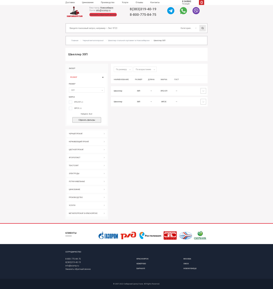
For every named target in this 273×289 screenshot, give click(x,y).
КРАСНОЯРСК (142, 259)
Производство (107, 2)
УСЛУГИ (72, 205)
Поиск (202, 28)
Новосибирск (106, 8)
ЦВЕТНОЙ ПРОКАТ (76, 150)
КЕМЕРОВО (141, 264)
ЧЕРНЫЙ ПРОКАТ (76, 134)
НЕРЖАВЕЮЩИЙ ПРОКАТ (79, 142)
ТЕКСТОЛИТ (74, 166)
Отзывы (139, 2)
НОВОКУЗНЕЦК (190, 269)
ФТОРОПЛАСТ (74, 158)
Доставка (70, 2)
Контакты (155, 2)
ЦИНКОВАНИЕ (74, 189)
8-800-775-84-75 (143, 15)
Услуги (125, 2)
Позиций (192, 2)
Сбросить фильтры (87, 120)
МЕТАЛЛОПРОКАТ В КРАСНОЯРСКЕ (83, 213)
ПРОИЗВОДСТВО (76, 197)
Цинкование (88, 2)
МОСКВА (187, 259)
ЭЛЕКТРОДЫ (74, 174)
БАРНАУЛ (140, 269)
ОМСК (186, 264)
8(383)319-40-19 (143, 9)
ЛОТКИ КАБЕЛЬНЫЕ (77, 181)
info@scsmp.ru (103, 10)
